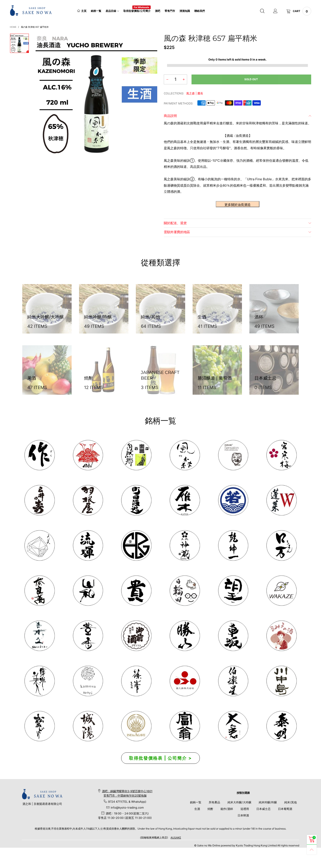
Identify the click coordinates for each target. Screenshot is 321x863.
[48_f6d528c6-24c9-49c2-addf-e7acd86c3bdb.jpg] (136, 545)
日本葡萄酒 (285, 809)
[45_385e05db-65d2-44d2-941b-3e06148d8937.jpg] (88, 590)
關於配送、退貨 (175, 223)
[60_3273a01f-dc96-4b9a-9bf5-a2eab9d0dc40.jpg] (233, 455)
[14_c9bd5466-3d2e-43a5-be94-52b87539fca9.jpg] (136, 635)
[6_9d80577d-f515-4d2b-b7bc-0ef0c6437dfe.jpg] (136, 680)
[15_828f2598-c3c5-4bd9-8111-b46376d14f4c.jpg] (184, 590)
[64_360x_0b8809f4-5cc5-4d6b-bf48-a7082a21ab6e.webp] (136, 726)
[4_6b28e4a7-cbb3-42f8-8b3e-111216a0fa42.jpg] (88, 455)
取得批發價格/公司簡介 (137, 10)
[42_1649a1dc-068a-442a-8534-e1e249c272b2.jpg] (184, 545)
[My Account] (275, 11)
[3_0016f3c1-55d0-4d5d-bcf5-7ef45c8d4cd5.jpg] (88, 500)
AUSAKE (176, 837)
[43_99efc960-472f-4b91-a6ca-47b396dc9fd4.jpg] (39, 590)
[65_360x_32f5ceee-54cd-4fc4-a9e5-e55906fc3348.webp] (233, 726)
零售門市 (170, 10)
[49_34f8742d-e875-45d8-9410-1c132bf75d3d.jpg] (39, 680)
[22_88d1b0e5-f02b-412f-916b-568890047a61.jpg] (281, 635)
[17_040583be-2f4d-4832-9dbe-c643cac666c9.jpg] (88, 726)
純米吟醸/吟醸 (268, 802)
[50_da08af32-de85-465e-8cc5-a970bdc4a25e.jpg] (88, 680)
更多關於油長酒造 (237, 205)
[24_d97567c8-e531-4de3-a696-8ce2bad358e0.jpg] (184, 726)
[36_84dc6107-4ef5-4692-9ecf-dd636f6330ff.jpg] (136, 455)
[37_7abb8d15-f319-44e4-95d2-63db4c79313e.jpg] (233, 590)
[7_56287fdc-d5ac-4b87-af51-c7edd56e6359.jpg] (136, 500)
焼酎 (210, 809)
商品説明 (170, 116)
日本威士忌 (263, 809)
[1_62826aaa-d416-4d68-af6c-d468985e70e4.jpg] (39, 455)
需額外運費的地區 (177, 232)
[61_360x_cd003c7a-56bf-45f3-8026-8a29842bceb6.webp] (39, 726)
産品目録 (111, 10)
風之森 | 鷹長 (194, 93)
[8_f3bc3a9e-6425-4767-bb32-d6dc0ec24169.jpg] (184, 500)
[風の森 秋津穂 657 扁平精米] (96, 94)
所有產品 (214, 802)
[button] (167, 79)
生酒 (197, 809)
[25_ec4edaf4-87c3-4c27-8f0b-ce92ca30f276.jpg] (281, 680)
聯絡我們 (199, 10)
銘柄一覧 (96, 10)
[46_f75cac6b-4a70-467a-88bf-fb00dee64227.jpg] (233, 545)
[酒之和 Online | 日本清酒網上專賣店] (31, 10)
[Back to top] (312, 849)
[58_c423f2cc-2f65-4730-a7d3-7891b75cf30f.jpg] (88, 545)
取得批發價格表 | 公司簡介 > (160, 758)
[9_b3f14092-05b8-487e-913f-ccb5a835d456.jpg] (233, 500)
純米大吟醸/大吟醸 (239, 802)
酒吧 (157, 10)
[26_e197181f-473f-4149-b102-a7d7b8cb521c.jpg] (184, 680)
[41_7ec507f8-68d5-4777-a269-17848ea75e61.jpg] (39, 635)
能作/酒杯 (227, 809)
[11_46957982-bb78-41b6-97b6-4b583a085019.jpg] (281, 500)
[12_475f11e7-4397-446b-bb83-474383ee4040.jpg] (233, 635)
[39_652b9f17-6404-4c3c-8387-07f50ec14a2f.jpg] (281, 590)
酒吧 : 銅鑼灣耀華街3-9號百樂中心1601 (127, 791)
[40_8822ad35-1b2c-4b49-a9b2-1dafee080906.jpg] (136, 590)
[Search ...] (262, 11)
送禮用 (244, 809)
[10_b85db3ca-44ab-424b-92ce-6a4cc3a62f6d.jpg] (281, 455)
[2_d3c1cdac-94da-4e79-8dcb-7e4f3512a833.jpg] (39, 500)
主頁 (83, 10)
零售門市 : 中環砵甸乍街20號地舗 (125, 795)
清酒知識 (184, 10)
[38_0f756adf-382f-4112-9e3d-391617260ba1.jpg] (88, 635)
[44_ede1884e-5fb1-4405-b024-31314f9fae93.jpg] (281, 545)
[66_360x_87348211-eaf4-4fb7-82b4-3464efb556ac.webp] (281, 726)
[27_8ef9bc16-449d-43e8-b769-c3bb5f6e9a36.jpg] (184, 455)
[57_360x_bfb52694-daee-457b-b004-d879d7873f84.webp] (39, 545)
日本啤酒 (243, 815)
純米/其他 (290, 802)
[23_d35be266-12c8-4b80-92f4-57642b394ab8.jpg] (184, 635)
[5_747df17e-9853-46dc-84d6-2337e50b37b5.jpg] (233, 680)
